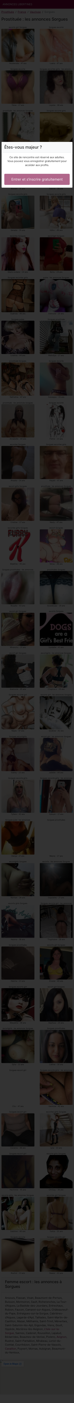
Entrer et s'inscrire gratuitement (37, 179)
